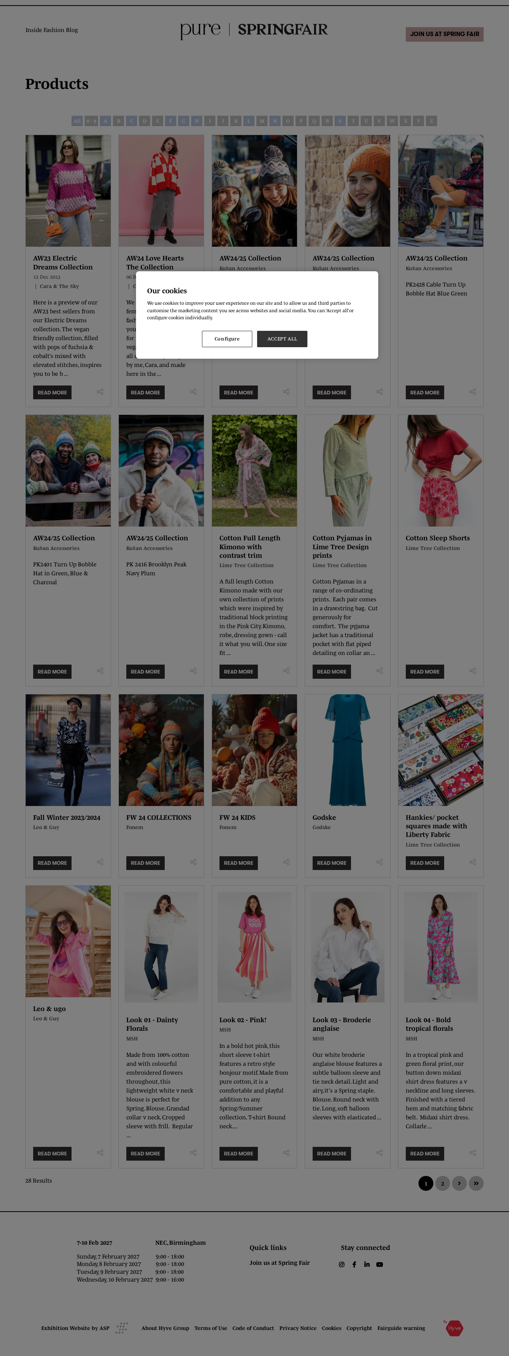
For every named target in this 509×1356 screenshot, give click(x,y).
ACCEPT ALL (282, 339)
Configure (227, 339)
